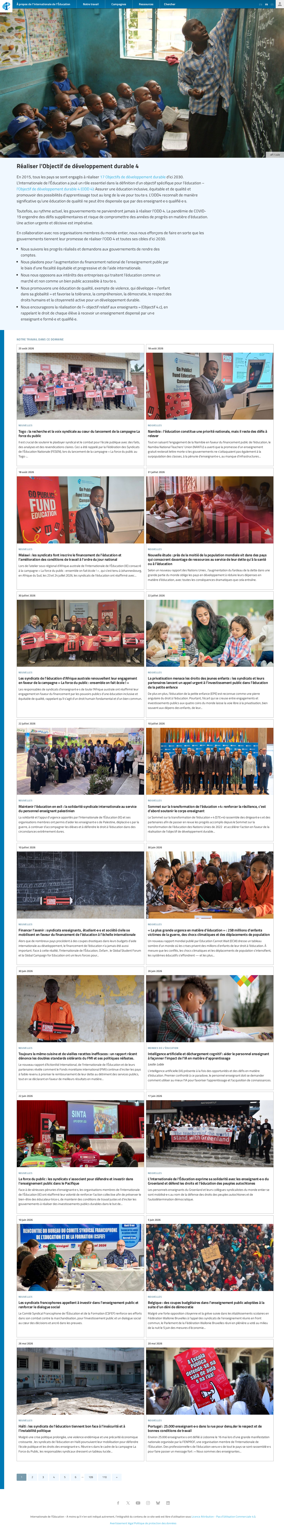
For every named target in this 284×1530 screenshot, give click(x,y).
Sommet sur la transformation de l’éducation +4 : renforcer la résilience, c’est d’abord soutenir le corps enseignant (209, 777)
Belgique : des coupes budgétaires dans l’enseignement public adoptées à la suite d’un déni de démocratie (209, 1274)
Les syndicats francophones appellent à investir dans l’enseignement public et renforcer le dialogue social (80, 1271)
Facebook (118, 1502)
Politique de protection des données (155, 1523)
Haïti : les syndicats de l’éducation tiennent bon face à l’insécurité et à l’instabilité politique (80, 1397)
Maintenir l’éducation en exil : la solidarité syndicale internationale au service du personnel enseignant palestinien (80, 777)
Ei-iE (6, 6)
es (272, 4)
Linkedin (167, 1502)
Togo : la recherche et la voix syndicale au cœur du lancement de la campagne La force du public (80, 402)
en (260, 4)
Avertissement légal (121, 1523)
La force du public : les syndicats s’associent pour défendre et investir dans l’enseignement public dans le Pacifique (80, 1150)
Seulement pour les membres (280, 4)
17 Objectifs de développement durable (133, 176)
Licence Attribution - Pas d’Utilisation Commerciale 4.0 (223, 1516)
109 (91, 1477)
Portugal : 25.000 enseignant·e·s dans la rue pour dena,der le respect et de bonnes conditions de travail (209, 1397)
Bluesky (158, 1502)
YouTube (138, 1502)
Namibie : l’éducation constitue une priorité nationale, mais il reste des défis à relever (209, 402)
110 (104, 1477)
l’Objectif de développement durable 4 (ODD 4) (55, 188)
